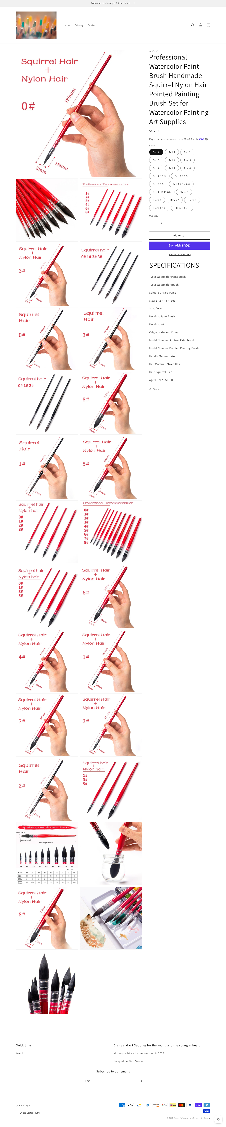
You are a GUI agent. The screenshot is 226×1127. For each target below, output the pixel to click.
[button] (193, 25)
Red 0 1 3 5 (181, 176)
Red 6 (156, 168)
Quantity (153, 215)
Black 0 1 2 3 (182, 207)
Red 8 (187, 168)
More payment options (180, 254)
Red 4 (172, 160)
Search (20, 1053)
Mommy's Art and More (183, 1118)
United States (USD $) (30, 1112)
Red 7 (172, 168)
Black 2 (174, 200)
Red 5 (187, 160)
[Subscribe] (141, 1081)
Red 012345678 (162, 192)
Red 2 (187, 152)
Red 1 (172, 152)
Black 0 (184, 192)
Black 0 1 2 (159, 207)
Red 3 (156, 160)
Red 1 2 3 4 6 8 (181, 184)
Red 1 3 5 (158, 184)
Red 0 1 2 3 (159, 176)
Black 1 (157, 200)
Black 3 (192, 200)
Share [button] (156, 389)
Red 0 (156, 152)
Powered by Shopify (201, 1118)
